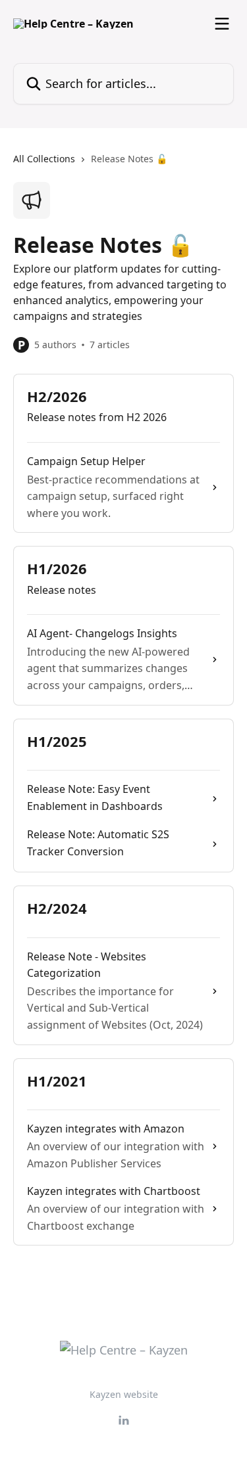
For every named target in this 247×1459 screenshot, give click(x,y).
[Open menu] (222, 24)
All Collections (44, 158)
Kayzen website (124, 1394)
